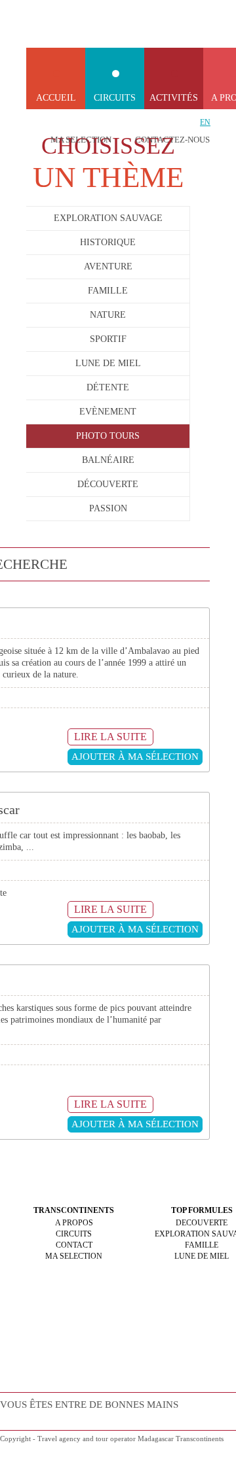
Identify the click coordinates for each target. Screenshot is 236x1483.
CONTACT (74, 1245)
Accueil (56, 98)
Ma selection (80, 140)
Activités (173, 98)
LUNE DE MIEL (201, 1256)
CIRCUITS (74, 1234)
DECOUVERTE (201, 1223)
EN (205, 122)
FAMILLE (201, 1245)
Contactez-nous (172, 140)
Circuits (115, 98)
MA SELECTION (73, 1256)
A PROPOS (74, 1223)
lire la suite (110, 736)
